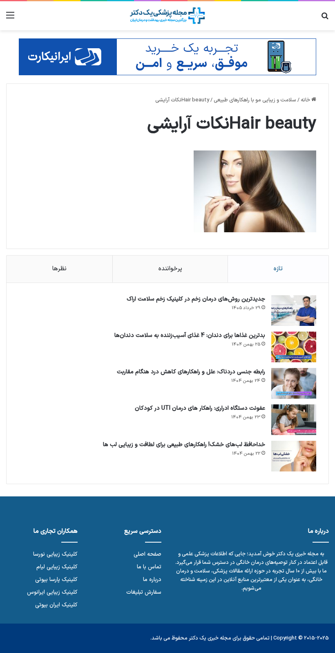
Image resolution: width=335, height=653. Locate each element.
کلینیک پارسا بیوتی (56, 579)
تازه (278, 269)
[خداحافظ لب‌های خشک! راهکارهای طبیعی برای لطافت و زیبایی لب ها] (293, 456)
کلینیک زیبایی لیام (57, 567)
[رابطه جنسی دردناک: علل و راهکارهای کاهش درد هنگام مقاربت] (293, 383)
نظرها (59, 269)
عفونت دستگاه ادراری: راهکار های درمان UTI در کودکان (200, 408)
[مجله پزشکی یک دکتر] (167, 16)
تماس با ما (149, 567)
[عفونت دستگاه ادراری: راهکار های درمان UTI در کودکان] (293, 419)
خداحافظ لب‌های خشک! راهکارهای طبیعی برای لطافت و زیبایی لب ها (184, 444)
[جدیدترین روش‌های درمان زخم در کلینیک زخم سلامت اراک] (293, 310)
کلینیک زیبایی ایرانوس (52, 592)
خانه (306, 100)
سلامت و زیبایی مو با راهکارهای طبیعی (255, 100)
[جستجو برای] (325, 18)
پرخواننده (170, 269)
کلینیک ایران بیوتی (56, 605)
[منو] (10, 18)
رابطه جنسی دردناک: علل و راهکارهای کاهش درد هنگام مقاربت (191, 372)
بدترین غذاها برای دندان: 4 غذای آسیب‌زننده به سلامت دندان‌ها (189, 335)
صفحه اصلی (147, 554)
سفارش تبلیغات (143, 592)
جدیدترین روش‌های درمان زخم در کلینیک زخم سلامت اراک (196, 299)
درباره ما (152, 579)
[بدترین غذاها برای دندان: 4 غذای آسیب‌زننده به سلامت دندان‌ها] (293, 347)
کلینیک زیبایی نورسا (55, 554)
